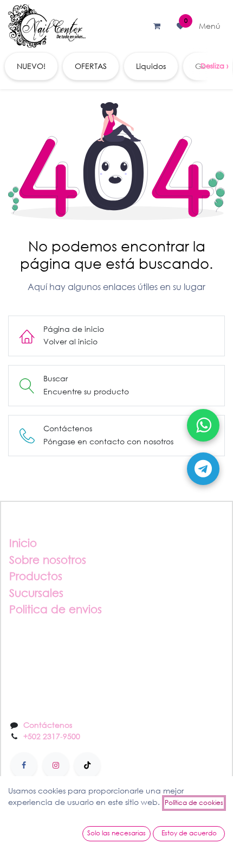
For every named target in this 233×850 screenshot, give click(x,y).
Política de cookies (194, 802)
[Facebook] (24, 765)
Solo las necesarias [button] (116, 833)
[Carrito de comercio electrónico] (156, 26)
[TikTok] (87, 765)
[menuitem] (31, 66)
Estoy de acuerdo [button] (189, 833)
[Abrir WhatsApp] (203, 425)
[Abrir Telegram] (203, 468)
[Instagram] (56, 765)
